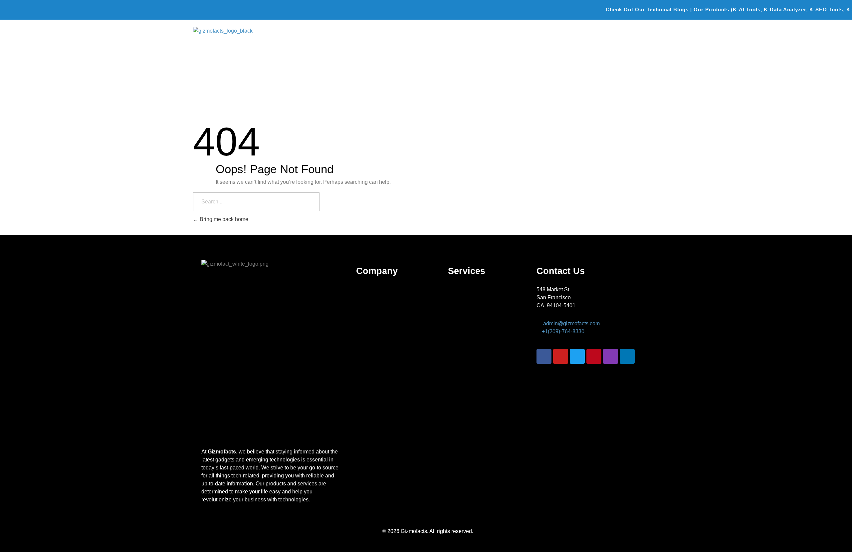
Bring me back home (223, 219)
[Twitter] (577, 356)
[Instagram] (610, 356)
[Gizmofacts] (238, 38)
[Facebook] (543, 356)
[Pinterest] (593, 356)
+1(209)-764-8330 (563, 331)
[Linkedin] (627, 356)
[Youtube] (560, 356)
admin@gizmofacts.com (571, 323)
